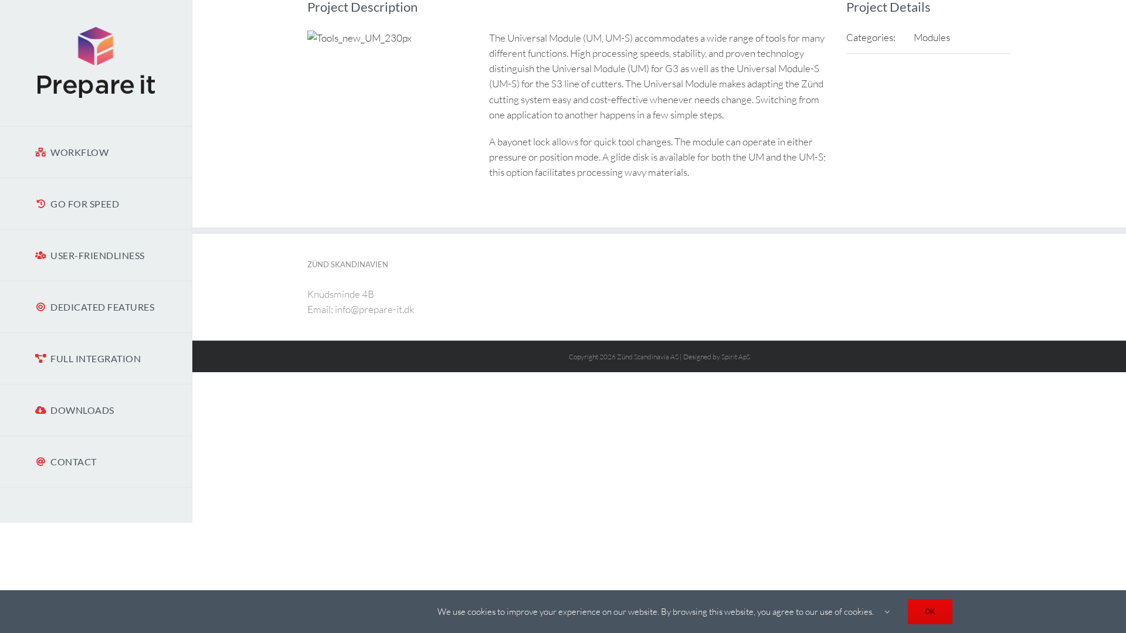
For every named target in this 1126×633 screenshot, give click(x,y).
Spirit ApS (735, 356)
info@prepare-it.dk (374, 309)
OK (930, 611)
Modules (932, 37)
